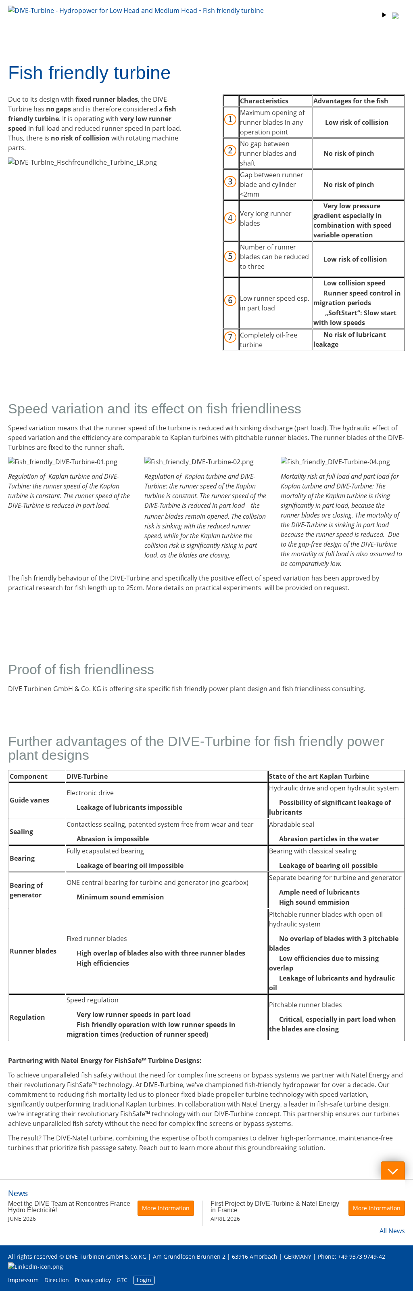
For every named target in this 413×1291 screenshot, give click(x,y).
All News (392, 1230)
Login (144, 1280)
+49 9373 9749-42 (361, 1256)
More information (166, 1208)
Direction (56, 1280)
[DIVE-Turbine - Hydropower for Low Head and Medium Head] (136, 22)
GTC (122, 1280)
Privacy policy (93, 1280)
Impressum (23, 1280)
